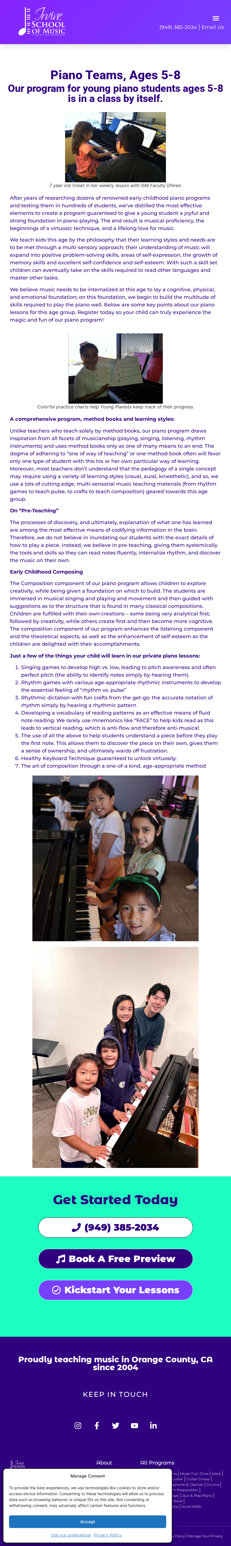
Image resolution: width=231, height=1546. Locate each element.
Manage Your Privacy (205, 1536)
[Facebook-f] (97, 1425)
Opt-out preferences (71, 1535)
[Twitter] (115, 1425)
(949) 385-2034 (178, 27)
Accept (87, 1521)
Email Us (212, 27)
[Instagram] (78, 1425)
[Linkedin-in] (153, 1425)
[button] (216, 18)
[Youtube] (134, 1425)
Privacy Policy (108, 1535)
